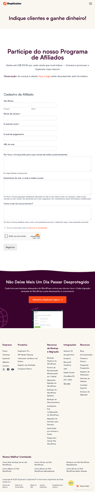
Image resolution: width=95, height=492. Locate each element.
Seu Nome (8, 101)
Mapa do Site (33, 486)
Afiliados (5, 362)
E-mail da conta (12, 124)
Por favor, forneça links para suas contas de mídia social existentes (35, 154)
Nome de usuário (12, 113)
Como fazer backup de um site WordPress (14, 463)
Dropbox (67, 358)
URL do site (9, 144)
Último (33, 109)
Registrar (10, 247)
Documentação (86, 355)
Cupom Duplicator (43, 486)
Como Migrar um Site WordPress (10, 470)
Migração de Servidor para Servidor (52, 422)
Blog (82, 351)
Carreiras (6, 355)
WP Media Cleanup (25, 355)
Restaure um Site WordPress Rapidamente (77, 463)
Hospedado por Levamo (57, 486)
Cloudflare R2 (69, 376)
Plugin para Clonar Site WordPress (51, 441)
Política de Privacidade (19, 486)
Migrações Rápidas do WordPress (51, 383)
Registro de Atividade (26, 365)
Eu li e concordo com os (27, 228)
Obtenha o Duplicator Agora (46, 299)
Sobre (4, 351)
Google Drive (69, 355)
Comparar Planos (25, 369)
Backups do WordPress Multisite (52, 393)
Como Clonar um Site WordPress (43, 463)
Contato (5, 366)
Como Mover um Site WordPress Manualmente (45, 470)
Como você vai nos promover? (18, 203)
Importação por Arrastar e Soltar (52, 431)
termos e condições (38, 228)
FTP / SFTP (68, 380)
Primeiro (7, 109)
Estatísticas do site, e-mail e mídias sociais (24, 178)
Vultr (65, 369)
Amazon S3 (68, 351)
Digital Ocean (69, 372)
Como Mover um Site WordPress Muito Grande (76, 470)
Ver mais (67, 383)
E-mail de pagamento (14, 134)
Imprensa (6, 358)
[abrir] (90, 4)
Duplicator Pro (24, 351)
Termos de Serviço (6, 486)
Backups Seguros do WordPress (52, 361)
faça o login (44, 76)
